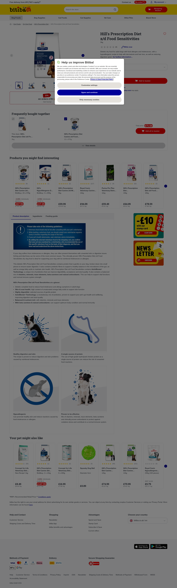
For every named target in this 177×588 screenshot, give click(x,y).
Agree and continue (89, 92)
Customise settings (89, 85)
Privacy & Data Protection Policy (102, 79)
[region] (89, 82)
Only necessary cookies (89, 100)
